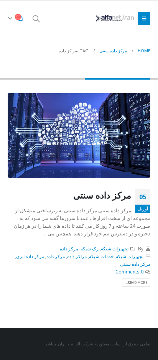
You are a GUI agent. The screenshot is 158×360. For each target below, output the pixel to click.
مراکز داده (77, 256)
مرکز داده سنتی (102, 195)
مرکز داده (69, 248)
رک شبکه (90, 248)
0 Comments (129, 271)
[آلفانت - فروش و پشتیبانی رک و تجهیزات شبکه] (114, 18)
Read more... (136, 282)
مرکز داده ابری (30, 256)
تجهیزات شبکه (114, 248)
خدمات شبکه (101, 256)
